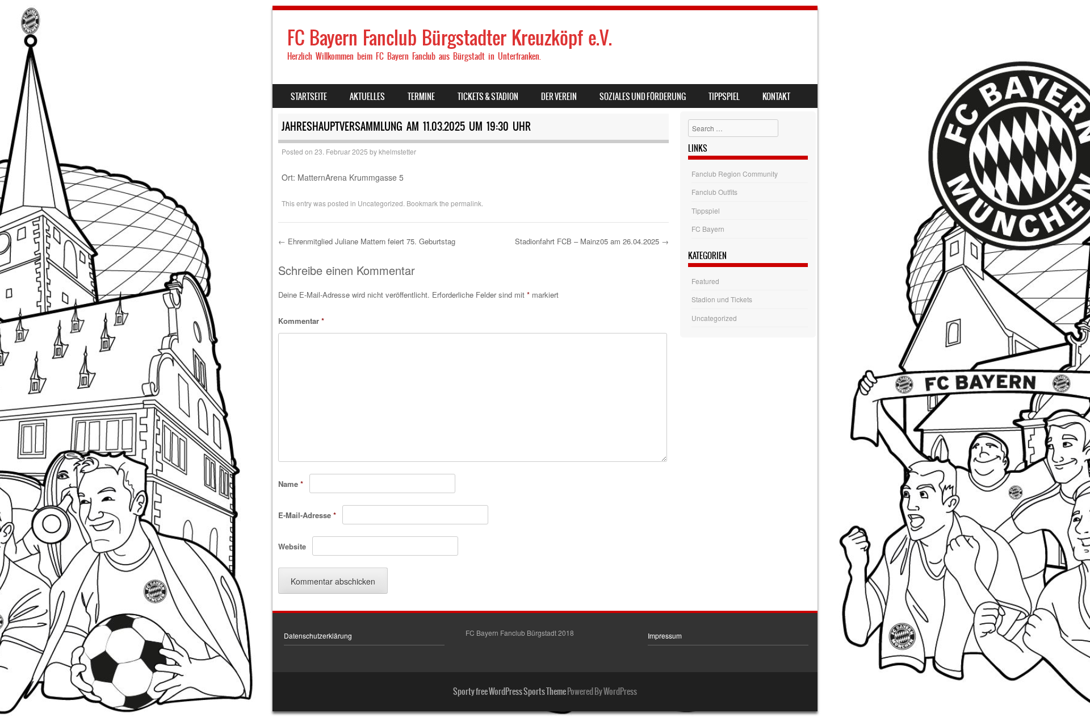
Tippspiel (724, 96)
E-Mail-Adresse (307, 515)
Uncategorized (380, 203)
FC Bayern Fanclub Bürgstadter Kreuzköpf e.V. (449, 38)
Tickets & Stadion (488, 96)
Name (290, 483)
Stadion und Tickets (721, 299)
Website (292, 546)
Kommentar (301, 320)
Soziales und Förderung (643, 96)
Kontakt (776, 96)
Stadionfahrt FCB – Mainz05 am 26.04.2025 (592, 241)
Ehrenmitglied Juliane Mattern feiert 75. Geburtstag (366, 241)
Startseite (309, 96)
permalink (466, 203)
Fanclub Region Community (734, 173)
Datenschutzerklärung (318, 635)
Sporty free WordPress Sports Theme (509, 691)
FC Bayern (707, 229)
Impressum (665, 635)
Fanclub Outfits (714, 192)
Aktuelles (367, 96)
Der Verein (559, 96)
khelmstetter (397, 151)
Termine (421, 96)
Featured (705, 281)
